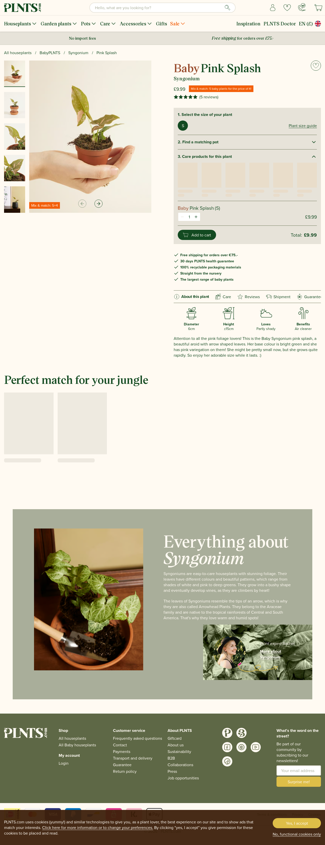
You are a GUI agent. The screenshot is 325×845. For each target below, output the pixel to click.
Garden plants (56, 23)
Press (172, 771)
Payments (121, 751)
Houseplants (17, 23)
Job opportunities (183, 778)
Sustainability (179, 751)
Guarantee (311, 296)
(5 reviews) (208, 97)
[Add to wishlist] (316, 66)
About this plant (195, 296)
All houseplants (17, 52)
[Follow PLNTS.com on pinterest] (241, 747)
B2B (171, 758)
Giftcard (175, 738)
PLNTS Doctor (280, 23)
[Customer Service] (302, 7)
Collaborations (180, 764)
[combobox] (162, 8)
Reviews (252, 296)
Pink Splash (106, 52)
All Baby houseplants (77, 745)
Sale (175, 23)
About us (176, 745)
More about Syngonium (270, 654)
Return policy (125, 771)
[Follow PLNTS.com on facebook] (227, 747)
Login (64, 763)
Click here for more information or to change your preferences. (97, 827)
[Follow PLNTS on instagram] (227, 733)
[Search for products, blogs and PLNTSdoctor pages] (227, 8)
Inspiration (248, 23)
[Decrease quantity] (182, 217)
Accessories (133, 23)
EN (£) (306, 23)
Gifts (161, 23)
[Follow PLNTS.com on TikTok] (227, 761)
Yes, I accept (297, 823)
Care (105, 23)
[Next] (98, 204)
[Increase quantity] (196, 217)
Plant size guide (303, 125)
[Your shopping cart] (318, 8)
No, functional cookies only (297, 834)
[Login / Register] (273, 8)
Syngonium (78, 52)
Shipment (281, 296)
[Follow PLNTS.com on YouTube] (256, 747)
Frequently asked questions (137, 738)
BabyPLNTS (50, 52)
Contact (120, 745)
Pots (85, 23)
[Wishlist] (287, 8)
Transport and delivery (132, 758)
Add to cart (201, 235)
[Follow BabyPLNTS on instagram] (241, 733)
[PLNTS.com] (22, 7)
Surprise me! (299, 781)
